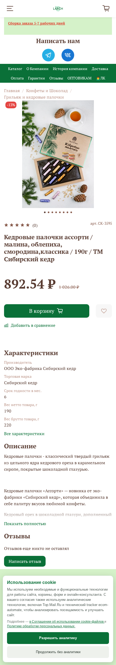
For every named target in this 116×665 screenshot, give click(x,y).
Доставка (100, 68)
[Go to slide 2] (48, 212)
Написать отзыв (25, 561)
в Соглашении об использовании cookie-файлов (66, 622)
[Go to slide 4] (56, 212)
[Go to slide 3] (52, 212)
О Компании (37, 68)
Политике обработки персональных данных (41, 626)
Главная (12, 90)
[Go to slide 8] (71, 212)
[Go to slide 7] (67, 212)
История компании (70, 68)
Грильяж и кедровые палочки (34, 97)
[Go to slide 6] (63, 212)
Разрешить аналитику (58, 638)
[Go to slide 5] (60, 212)
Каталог (15, 68)
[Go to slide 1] (45, 212)
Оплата (17, 78)
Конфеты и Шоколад (47, 90)
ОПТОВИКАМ (79, 78)
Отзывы (56, 78)
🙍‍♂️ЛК (100, 78)
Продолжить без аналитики (58, 652)
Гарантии (36, 78)
